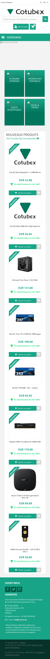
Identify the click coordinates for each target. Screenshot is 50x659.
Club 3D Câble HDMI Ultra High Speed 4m (25, 226)
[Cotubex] (25, 11)
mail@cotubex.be (20, 619)
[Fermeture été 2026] (25, 54)
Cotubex (22, 642)
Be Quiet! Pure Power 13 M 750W (25, 280)
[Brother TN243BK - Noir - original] (25, 372)
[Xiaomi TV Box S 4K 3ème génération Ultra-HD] (25, 480)
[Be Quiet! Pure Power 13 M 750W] (25, 264)
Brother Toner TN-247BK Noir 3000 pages (25, 334)
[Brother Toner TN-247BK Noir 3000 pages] (25, 318)
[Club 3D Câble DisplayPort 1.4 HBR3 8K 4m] (25, 156)
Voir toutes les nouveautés (21, 138)
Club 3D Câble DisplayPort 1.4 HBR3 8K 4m (25, 172)
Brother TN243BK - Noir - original (25, 387)
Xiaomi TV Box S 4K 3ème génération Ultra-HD (25, 496)
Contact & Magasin (7, 2)
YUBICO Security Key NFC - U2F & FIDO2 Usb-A (25, 550)
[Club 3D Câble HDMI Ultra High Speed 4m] (25, 210)
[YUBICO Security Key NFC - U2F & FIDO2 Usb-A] (25, 534)
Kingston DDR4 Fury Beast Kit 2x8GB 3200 (25, 441)
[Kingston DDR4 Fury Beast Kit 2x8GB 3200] (25, 426)
